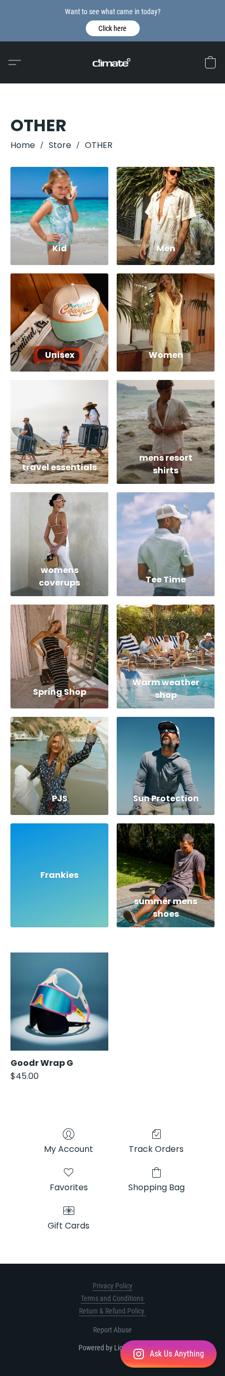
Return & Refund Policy (112, 1311)
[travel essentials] (59, 414)
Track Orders (156, 1149)
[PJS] (59, 751)
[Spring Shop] (59, 638)
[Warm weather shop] (166, 638)
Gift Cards (68, 1226)
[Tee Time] (166, 526)
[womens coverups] (59, 526)
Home (22, 145)
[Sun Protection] (166, 751)
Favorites (69, 1187)
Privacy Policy (112, 1286)
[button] (113, 28)
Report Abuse (112, 1330)
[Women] (166, 307)
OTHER (99, 145)
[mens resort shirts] (166, 414)
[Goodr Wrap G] (59, 1001)
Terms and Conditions (113, 1298)
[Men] (166, 201)
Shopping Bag (156, 1187)
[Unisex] (59, 307)
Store (60, 145)
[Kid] (59, 201)
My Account (68, 1149)
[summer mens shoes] (166, 857)
